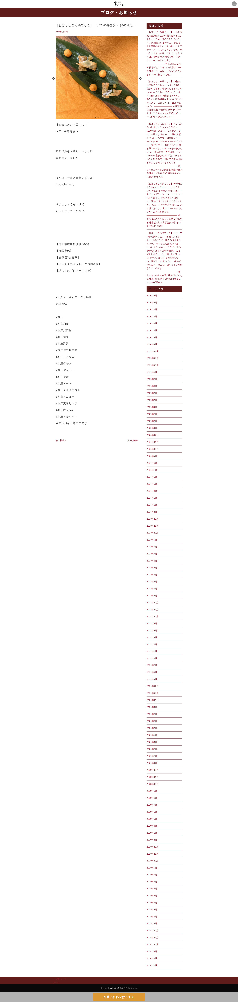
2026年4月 (152, 323)
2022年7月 (152, 637)
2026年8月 (152, 295)
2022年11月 (152, 609)
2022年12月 (152, 602)
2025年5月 (152, 400)
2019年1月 (152, 923)
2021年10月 (152, 700)
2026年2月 (152, 337)
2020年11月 (152, 777)
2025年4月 (152, 407)
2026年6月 (152, 309)
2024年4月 (152, 490)
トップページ (59, 979)
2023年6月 (152, 560)
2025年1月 (152, 428)
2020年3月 (152, 832)
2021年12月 (152, 686)
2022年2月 (152, 672)
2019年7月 (152, 881)
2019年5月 (152, 895)
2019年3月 (152, 909)
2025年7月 (152, 386)
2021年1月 (152, 763)
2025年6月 (152, 393)
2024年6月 (152, 476)
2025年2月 (152, 421)
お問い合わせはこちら (119, 997)
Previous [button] (53, 78)
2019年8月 (152, 874)
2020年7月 (152, 804)
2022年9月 (152, 623)
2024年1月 (152, 511)
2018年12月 (152, 930)
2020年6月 (152, 811)
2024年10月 (152, 449)
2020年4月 (152, 825)
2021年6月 (152, 728)
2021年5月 (152, 735)
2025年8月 (152, 379)
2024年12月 (152, 435)
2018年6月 (152, 965)
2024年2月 (152, 504)
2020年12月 (152, 769)
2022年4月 (152, 658)
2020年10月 (152, 784)
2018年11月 (152, 937)
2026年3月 (152, 330)
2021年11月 (152, 693)
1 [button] (95, 117)
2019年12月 (152, 846)
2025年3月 (152, 414)
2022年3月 (152, 665)
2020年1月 (152, 839)
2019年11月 (152, 853)
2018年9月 (152, 951)
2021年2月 (152, 756)
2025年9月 (152, 372)
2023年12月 (152, 518)
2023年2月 (152, 588)
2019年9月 (152, 867)
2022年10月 (152, 616)
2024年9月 (152, 456)
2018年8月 (152, 958)
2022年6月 (152, 644)
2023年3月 (152, 581)
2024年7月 (152, 470)
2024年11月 (152, 442)
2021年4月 (152, 742)
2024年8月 (152, 462)
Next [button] (140, 78)
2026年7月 (152, 302)
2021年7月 (152, 721)
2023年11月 (152, 525)
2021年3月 (152, 749)
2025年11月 (152, 358)
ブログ (56, 982)
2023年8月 (152, 546)
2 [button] (98, 117)
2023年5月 (152, 567)
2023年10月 (152, 532)
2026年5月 (152, 316)
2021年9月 (152, 707)
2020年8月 (152, 797)
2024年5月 (152, 483)
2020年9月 (152, 790)
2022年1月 (152, 679)
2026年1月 (152, 344)
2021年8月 (152, 714)
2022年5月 (152, 651)
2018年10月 (152, 944)
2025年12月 (152, 351)
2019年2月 (152, 916)
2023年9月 (152, 539)
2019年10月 (152, 860)
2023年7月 (152, 553)
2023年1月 (152, 595)
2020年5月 (152, 818)
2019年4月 (152, 902)
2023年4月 (152, 574)
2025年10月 (152, 365)
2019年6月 (152, 888)
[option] (97, 78)
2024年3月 (152, 497)
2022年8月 (152, 630)
